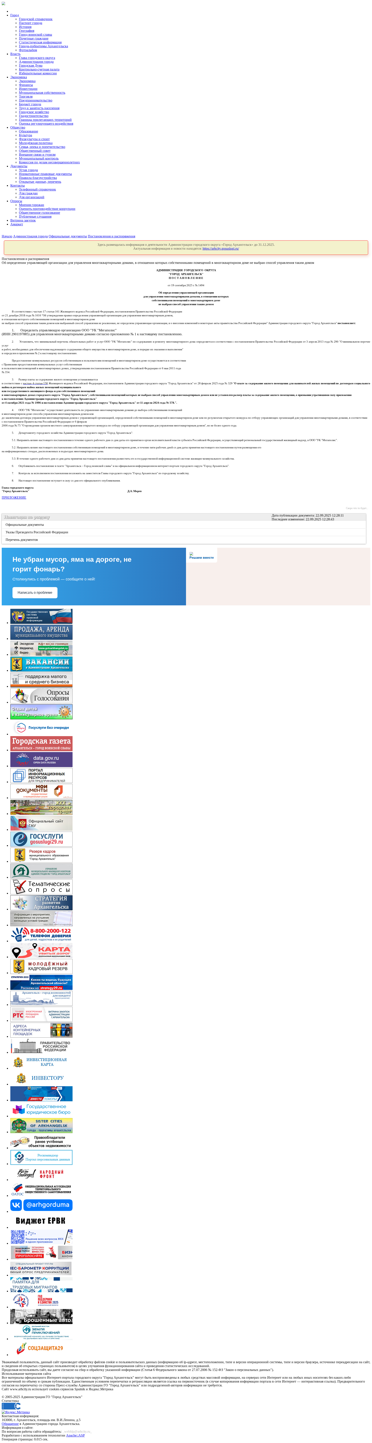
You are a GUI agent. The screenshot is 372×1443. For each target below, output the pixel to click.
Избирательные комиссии (38, 73)
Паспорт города (30, 23)
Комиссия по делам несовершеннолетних (49, 162)
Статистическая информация (40, 42)
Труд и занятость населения (39, 108)
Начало (7, 236)
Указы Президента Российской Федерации (37, 532)
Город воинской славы (35, 34)
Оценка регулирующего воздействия (46, 123)
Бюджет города (30, 104)
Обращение (10, 1424)
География (26, 30)
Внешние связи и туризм (37, 154)
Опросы (16, 201)
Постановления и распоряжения (111, 236)
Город (14, 15)
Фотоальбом (28, 50)
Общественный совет (35, 150)
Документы (18, 166)
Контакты (17, 185)
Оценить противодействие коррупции (47, 209)
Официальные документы (68, 236)
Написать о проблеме (35, 592)
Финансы (26, 85)
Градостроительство (33, 116)
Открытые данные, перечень (40, 181)
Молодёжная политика (36, 143)
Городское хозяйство (34, 112)
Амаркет (16, 224)
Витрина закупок (23, 220)
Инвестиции (28, 89)
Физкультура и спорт (34, 139)
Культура (25, 135)
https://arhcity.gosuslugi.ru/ (221, 248)
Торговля (26, 96)
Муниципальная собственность (42, 92)
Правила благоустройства (38, 178)
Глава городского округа (37, 58)
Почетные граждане (33, 38)
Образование (28, 131)
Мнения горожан (31, 205)
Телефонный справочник (37, 189)
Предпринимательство (35, 100)
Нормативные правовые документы (45, 174)
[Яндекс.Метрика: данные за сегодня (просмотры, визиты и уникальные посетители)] (16, 1412)
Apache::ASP (75, 1435)
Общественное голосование (39, 212)
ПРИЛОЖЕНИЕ (14, 497)
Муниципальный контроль (39, 158)
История (25, 27)
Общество (17, 127)
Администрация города (36, 61)
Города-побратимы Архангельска (43, 46)
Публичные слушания (35, 216)
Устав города (28, 170)
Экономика (18, 77)
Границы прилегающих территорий (45, 120)
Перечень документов (22, 540)
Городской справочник (36, 19)
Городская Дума (30, 65)
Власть (15, 54)
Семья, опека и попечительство (42, 147)
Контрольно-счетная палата (39, 69)
